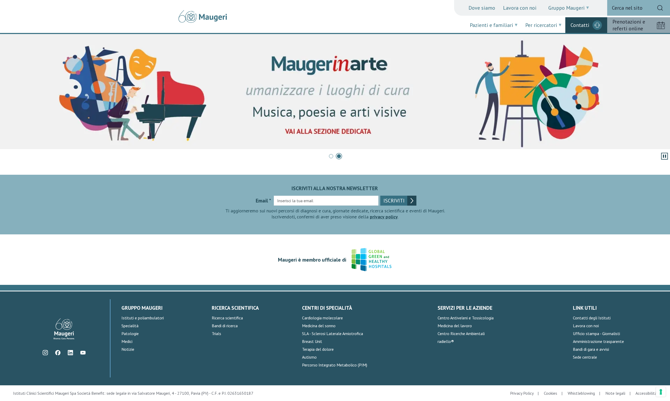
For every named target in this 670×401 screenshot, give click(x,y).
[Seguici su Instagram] (45, 352)
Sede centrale (585, 357)
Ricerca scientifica (227, 317)
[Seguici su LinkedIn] (70, 352)
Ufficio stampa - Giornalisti (596, 333)
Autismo (309, 357)
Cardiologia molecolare (322, 317)
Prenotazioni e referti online (628, 25)
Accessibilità (646, 393)
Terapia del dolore (318, 349)
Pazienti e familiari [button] (491, 25)
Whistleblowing (581, 393)
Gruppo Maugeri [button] (566, 7)
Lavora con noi (520, 7)
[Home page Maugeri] (202, 16)
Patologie (130, 333)
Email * (263, 200)
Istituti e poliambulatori (142, 317)
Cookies (550, 393)
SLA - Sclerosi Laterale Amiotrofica (332, 333)
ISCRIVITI (394, 200)
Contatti (580, 25)
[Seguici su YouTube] (83, 352)
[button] (331, 156)
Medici (126, 341)
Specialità (129, 325)
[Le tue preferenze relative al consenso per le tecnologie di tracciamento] (661, 392)
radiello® (446, 341)
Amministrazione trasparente (598, 341)
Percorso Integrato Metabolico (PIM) (334, 365)
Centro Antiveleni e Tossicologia (466, 317)
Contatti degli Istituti (592, 317)
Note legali (615, 393)
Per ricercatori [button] (541, 25)
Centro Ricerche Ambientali (461, 333)
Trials (216, 333)
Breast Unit (312, 341)
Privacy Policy (521, 393)
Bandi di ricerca (225, 325)
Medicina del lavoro (455, 325)
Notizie (127, 349)
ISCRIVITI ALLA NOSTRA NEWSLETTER (335, 188)
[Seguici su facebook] (58, 352)
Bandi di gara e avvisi (591, 349)
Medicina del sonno (319, 325)
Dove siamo (481, 7)
